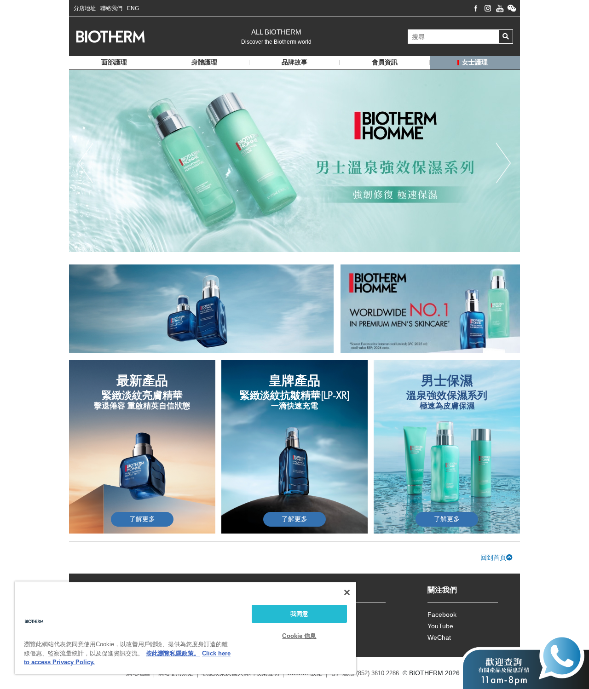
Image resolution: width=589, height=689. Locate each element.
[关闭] (347, 592)
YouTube (440, 626)
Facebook (441, 614)
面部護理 (114, 62)
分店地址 (85, 8)
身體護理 (204, 62)
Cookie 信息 (299, 635)
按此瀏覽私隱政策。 (173, 653)
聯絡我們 (111, 8)
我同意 (299, 613)
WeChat (439, 637)
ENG (133, 8)
